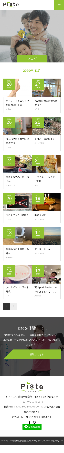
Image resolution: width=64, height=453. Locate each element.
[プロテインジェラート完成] (17, 274)
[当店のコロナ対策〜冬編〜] (17, 236)
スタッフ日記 (39, 143)
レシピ (36, 185)
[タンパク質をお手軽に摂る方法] (17, 126)
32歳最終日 (40, 215)
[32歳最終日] (46, 202)
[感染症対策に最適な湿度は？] (46, 88)
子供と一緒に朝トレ (44, 139)
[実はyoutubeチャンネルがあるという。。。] (46, 274)
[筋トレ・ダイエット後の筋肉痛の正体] (17, 88)
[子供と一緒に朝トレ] (46, 126)
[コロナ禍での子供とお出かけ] (17, 164)
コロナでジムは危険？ (17, 215)
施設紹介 (9, 257)
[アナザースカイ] (46, 236)
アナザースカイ (42, 249)
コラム (8, 109)
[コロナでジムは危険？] (17, 202)
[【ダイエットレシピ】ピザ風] (46, 164)
